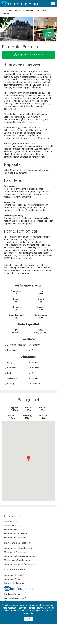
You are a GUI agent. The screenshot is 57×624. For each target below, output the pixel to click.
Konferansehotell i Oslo (15, 537)
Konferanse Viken (12, 579)
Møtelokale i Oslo (12, 525)
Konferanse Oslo (13, 516)
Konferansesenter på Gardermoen (19, 564)
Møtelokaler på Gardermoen (17, 560)
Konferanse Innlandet (14, 575)
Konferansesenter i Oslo (15, 533)
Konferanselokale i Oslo (15, 529)
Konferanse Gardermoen (17, 543)
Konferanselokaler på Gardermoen (20, 556)
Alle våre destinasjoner (14, 583)
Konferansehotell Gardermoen (18, 548)
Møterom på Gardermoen (15, 552)
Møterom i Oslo (11, 521)
